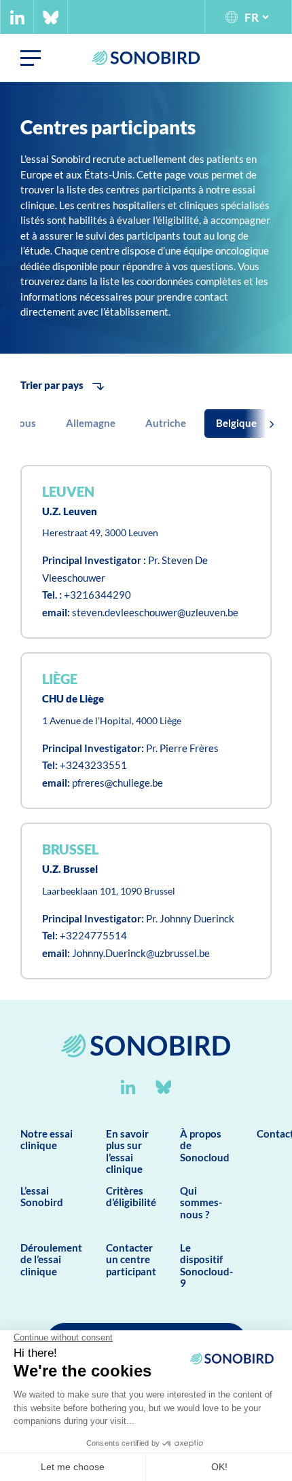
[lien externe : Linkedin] (17, 17)
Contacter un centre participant (131, 1259)
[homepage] (146, 1074)
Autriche (165, 423)
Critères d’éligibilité (131, 1196)
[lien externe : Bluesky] (51, 17)
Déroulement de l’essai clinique (51, 1259)
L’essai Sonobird (41, 1196)
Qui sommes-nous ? (201, 1202)
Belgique (236, 423)
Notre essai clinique (46, 1139)
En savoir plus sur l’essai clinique (127, 1151)
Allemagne (90, 423)
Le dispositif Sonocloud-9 (206, 1265)
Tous (25, 423)
